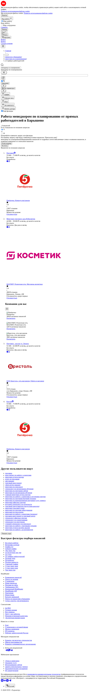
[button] (3, 40)
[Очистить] (4, 72)
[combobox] (11, 68)
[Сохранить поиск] (3, 78)
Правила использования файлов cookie (38, 13)
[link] (4, 34)
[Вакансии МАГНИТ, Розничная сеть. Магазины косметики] (47, 255)
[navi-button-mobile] (3, 46)
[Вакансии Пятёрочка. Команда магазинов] (47, 181)
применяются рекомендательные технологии (44, 674)
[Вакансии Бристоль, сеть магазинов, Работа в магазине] (47, 366)
